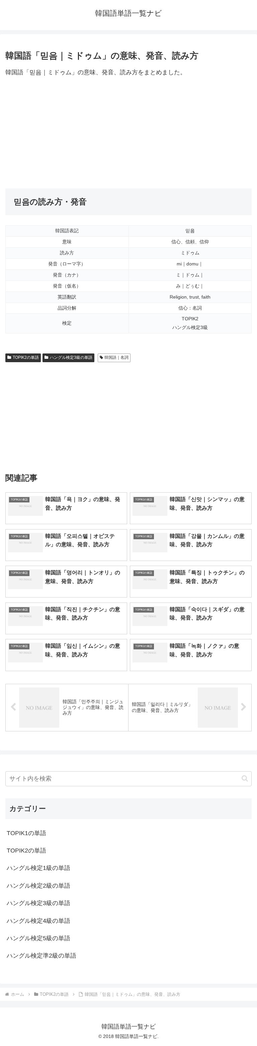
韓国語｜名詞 (116, 357)
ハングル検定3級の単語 (71, 357)
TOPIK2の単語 (26, 357)
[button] (245, 778)
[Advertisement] (128, 133)
